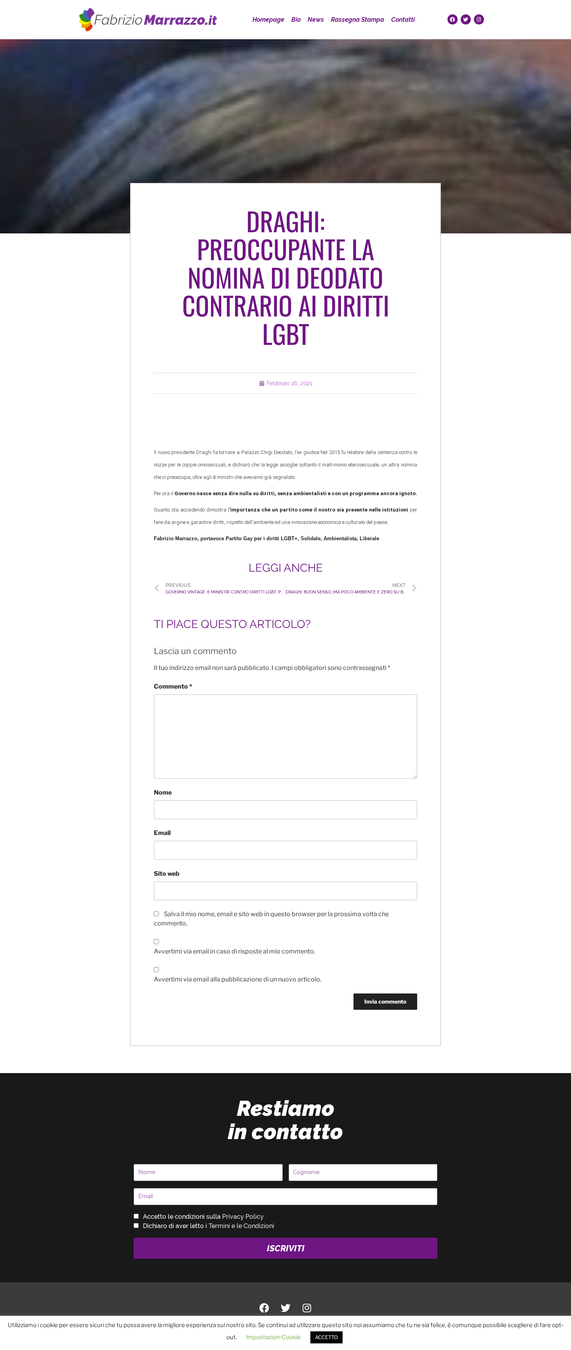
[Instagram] (479, 19)
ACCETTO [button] (326, 1337)
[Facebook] (452, 19)
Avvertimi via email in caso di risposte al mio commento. (234, 951)
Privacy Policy (243, 1216)
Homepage (268, 19)
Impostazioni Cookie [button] (273, 1337)
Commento (173, 686)
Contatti (403, 19)
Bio (296, 19)
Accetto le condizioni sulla (203, 1216)
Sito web (166, 873)
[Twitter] (466, 19)
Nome (163, 792)
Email (162, 833)
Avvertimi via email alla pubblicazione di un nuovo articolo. (237, 979)
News (316, 19)
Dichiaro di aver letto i (208, 1226)
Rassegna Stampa (357, 19)
